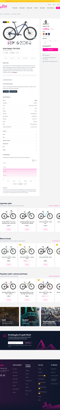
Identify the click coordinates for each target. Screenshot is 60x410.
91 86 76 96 (3, 371)
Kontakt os (53, 372)
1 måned (25, 183)
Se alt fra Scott (55, 241)
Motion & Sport (28, 390)
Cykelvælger (41, 375)
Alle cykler (15, 369)
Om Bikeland (53, 369)
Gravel (26, 384)
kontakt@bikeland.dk (5, 370)
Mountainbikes (50, 8)
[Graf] (33, 160)
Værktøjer (40, 372)
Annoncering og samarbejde (54, 379)
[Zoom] (34, 38)
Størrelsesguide (46, 46)
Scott (36, 100)
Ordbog (39, 369)
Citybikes (27, 370)
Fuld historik (15, 183)
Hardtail (27, 377)
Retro (26, 394)
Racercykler (42, 8)
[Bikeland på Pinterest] (4, 375)
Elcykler (36, 8)
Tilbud (58, 8)
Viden (54, 4)
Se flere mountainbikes (54, 205)
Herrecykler (14, 8)
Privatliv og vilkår (54, 375)
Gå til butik (50, 49)
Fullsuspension (28, 380)
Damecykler (22, 8)
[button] (44, 34)
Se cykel (8, 229)
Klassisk (27, 374)
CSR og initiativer (54, 383)
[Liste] (36, 160)
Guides (58, 4)
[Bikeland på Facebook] (1, 375)
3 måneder (20, 183)
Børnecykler (29, 8)
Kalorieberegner (41, 379)
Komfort (27, 387)
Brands (49, 4)
